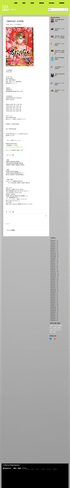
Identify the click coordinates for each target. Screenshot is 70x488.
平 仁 (51, 327)
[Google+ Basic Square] (54, 339)
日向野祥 (55, 327)
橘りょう (60, 330)
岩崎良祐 (60, 325)
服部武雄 (59, 327)
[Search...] (66, 9)
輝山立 (51, 332)
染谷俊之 (52, 330)
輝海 (54, 332)
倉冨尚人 (52, 325)
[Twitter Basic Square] (52, 339)
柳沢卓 (55, 330)
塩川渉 (55, 325)
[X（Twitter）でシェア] (9, 211)
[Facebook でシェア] (6, 211)
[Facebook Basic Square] (50, 339)
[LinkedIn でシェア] (13, 211)
